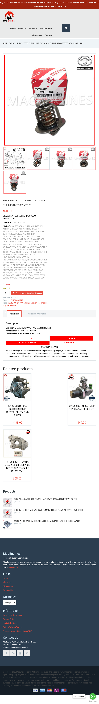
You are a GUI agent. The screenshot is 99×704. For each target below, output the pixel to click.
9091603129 (25, 303)
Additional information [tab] (37, 314)
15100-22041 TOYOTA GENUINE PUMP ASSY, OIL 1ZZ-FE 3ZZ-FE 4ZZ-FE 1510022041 (17, 466)
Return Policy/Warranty (13, 627)
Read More (13, 567)
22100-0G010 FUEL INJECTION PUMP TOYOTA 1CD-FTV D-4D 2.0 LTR (17, 410)
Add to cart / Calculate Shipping (29, 293)
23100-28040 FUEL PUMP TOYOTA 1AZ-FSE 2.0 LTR (81, 407)
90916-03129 (13, 303)
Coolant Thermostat (39, 303)
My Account (8, 586)
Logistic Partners (10, 623)
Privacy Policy (9, 619)
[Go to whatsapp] (93, 696)
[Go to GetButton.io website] (93, 701)
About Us (7, 582)
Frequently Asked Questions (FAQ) (17, 631)
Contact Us (8, 590)
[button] (91, 57)
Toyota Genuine (9, 305)
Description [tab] (14, 314)
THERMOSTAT (17, 300)
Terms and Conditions (12, 615)
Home (5, 578)
